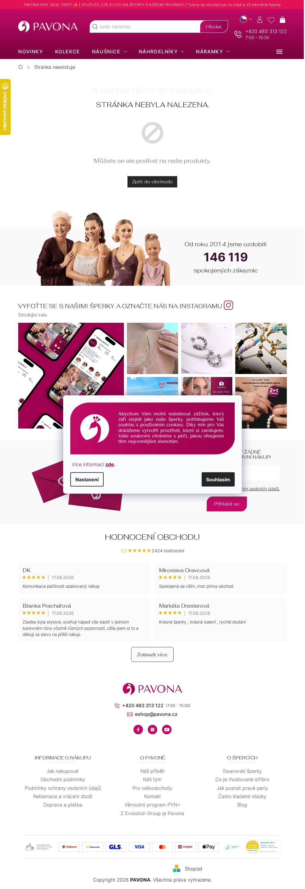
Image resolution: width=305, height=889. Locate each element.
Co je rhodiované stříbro (240, 779)
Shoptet (191, 869)
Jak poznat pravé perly (240, 788)
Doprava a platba (60, 805)
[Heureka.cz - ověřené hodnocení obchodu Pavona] (260, 847)
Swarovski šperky (239, 771)
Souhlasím (216, 479)
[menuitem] (28, 51)
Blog (240, 805)
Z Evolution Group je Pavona (150, 813)
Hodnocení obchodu (150, 537)
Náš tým (150, 779)
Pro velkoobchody (150, 788)
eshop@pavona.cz (154, 714)
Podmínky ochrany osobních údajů (60, 788)
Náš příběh (150, 771)
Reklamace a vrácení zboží (60, 796)
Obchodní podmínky (60, 779)
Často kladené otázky (240, 796)
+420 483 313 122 (263, 31)
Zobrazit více (150, 654)
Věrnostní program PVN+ (150, 805)
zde (107, 464)
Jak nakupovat (60, 771)
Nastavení (85, 479)
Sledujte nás (30, 315)
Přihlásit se (224, 504)
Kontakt (150, 796)
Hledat (211, 27)
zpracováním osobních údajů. (249, 488)
